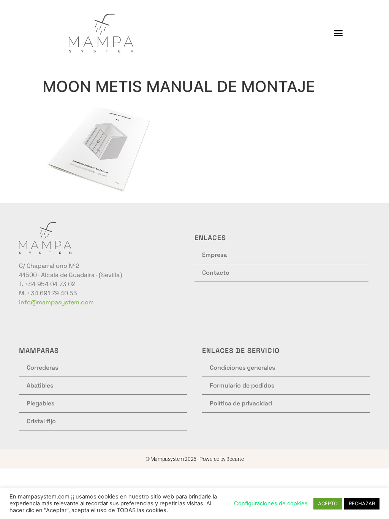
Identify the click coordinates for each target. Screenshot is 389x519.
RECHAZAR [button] (362, 503)
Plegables (40, 403)
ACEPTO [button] (328, 503)
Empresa (214, 255)
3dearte (235, 459)
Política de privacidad (241, 403)
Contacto (215, 273)
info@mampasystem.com (56, 302)
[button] (338, 33)
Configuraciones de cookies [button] (271, 503)
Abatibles (40, 385)
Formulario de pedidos (242, 385)
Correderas (42, 368)
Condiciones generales (242, 368)
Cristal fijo (41, 421)
